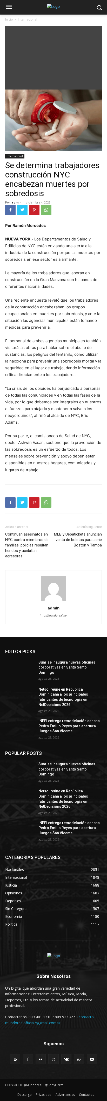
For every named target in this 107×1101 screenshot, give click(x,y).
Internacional (27, 19)
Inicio (9, 19)
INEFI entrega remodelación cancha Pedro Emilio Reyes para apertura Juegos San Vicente (69, 726)
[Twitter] (22, 210)
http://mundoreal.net (54, 615)
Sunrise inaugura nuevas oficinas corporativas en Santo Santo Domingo (66, 667)
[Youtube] (92, 1059)
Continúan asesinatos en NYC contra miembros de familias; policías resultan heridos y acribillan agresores (27, 545)
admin (16, 202)
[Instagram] (53, 1059)
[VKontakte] (66, 1059)
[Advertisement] (53, 56)
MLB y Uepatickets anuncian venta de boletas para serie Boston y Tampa (78, 540)
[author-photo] (53, 601)
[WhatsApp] (46, 210)
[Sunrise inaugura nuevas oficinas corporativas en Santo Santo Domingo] (19, 670)
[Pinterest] (34, 210)
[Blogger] (15, 1059)
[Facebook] (10, 210)
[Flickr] (41, 1059)
